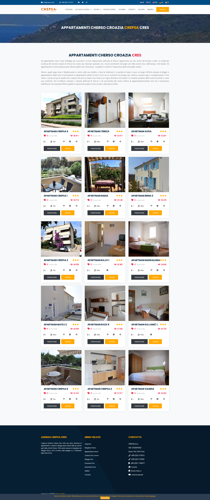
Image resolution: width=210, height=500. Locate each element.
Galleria (87, 471)
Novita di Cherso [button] (109, 10)
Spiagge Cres (89, 459)
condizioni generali (137, 475)
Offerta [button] (97, 10)
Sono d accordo (105, 498)
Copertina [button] (69, 10)
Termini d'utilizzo (136, 471)
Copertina (88, 444)
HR (143, 2)
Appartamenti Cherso (91, 452)
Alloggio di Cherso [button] (82, 10)
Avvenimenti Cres (90, 467)
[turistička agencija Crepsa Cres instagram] (87, 2)
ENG (155, 2)
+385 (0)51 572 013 (67, 2)
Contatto (88, 475)
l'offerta (68, 148)
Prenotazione (52, 148)
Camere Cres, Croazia (92, 455)
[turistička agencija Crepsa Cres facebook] (79, 2)
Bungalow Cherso (90, 448)
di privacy (152, 496)
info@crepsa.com (48, 2)
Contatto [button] (131, 10)
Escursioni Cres (90, 463)
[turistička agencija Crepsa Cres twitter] (83, 2)
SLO (149, 2)
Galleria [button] (141, 10)
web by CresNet (60, 494)
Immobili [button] (150, 10)
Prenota (163, 10)
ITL (168, 2)
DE (162, 2)
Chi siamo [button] (121, 10)
